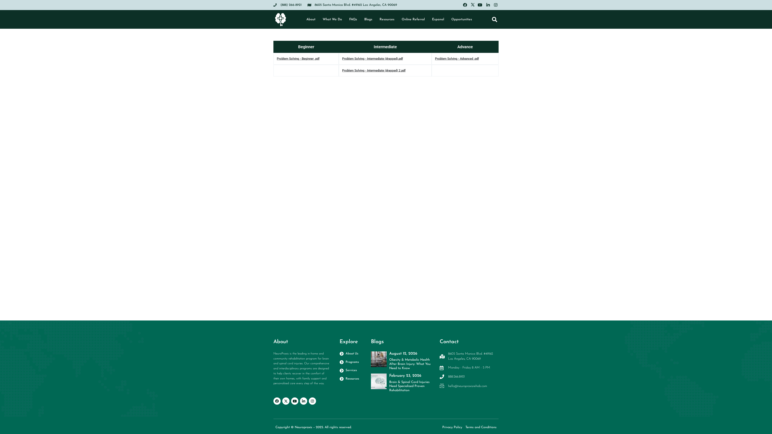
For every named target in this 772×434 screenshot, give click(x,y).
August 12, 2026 (403, 354)
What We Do (332, 19)
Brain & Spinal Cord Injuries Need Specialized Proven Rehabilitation (409, 386)
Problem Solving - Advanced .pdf (457, 58)
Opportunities (461, 19)
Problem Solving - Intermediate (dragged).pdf (372, 58)
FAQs (353, 19)
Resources (387, 19)
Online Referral (413, 19)
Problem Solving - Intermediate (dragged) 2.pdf (374, 70)
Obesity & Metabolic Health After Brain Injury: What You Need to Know (410, 364)
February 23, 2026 (405, 376)
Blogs (368, 19)
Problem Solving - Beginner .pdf (298, 58)
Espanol (438, 19)
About (310, 19)
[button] (494, 19)
